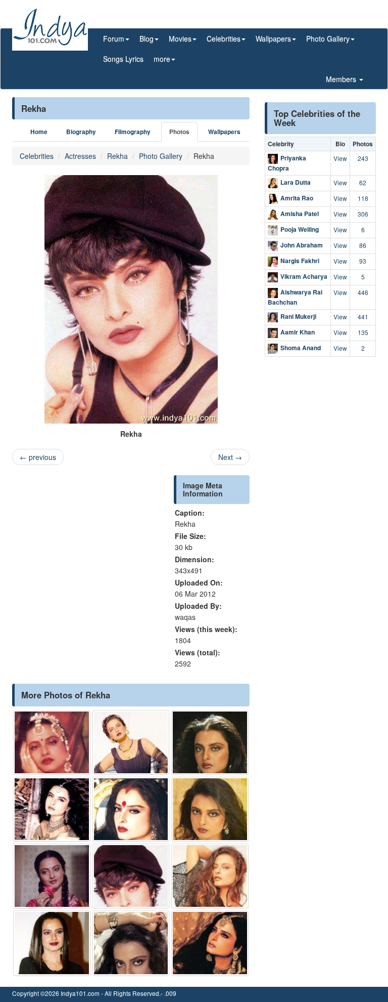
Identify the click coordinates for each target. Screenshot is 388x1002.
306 (363, 214)
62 (362, 182)
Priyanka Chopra (287, 163)
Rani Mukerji (298, 316)
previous (38, 457)
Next (230, 457)
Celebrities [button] (223, 38)
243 (363, 158)
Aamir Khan (297, 332)
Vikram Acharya (303, 276)
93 (362, 261)
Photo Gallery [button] (328, 38)
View (340, 158)
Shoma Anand (300, 348)
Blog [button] (146, 38)
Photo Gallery (160, 156)
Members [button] (342, 79)
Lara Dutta (295, 182)
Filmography (133, 132)
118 (363, 198)
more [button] (162, 59)
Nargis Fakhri (299, 260)
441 (363, 316)
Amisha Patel (299, 213)
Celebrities (37, 156)
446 (363, 292)
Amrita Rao (296, 197)
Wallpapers (224, 132)
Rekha (117, 156)
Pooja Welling (299, 229)
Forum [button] (113, 38)
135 (363, 332)
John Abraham (301, 244)
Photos (179, 132)
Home (38, 132)
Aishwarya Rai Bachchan (295, 297)
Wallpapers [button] (273, 38)
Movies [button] (180, 38)
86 (362, 245)
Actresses (80, 156)
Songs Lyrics (123, 59)
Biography (81, 132)
